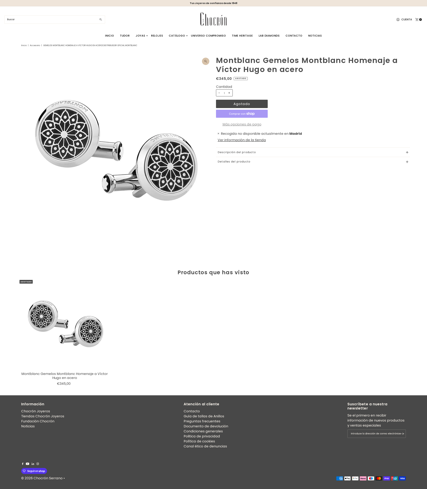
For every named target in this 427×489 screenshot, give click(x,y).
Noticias (315, 36)
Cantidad (224, 87)
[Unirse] (401, 434)
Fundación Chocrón (37, 421)
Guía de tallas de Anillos (204, 416)
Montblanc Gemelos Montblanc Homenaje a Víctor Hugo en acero (64, 375)
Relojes (157, 36)
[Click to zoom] (205, 61)
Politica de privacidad (202, 436)
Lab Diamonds (269, 36)
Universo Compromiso (208, 36)
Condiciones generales (203, 431)
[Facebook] (22, 463)
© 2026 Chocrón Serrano (42, 478)
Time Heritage (242, 36)
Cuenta (406, 19)
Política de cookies (199, 441)
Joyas (140, 36)
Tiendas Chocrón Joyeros (42, 416)
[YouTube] (27, 463)
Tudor (125, 36)
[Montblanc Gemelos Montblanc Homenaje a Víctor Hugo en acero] (65, 325)
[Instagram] (38, 463)
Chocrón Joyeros (35, 411)
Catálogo (177, 36)
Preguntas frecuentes (202, 421)
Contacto (294, 36)
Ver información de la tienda (242, 140)
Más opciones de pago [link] (242, 124)
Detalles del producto (234, 162)
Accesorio (35, 45)
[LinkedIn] (33, 463)
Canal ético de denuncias (205, 446)
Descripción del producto (237, 152)
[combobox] (54, 19)
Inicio (109, 36)
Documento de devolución (206, 426)
